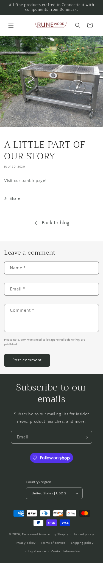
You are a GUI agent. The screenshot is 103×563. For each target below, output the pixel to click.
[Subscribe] (86, 437)
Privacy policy (25, 543)
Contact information (65, 551)
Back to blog (55, 223)
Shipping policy (82, 543)
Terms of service (53, 543)
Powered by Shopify (53, 534)
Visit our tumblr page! (25, 180)
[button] (11, 25)
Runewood (30, 534)
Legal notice (37, 551)
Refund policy (84, 534)
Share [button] (15, 198)
